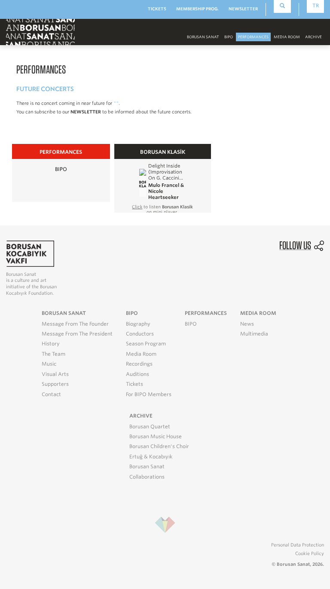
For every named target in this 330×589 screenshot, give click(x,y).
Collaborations (147, 477)
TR (315, 6)
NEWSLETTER (243, 8)
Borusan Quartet (149, 427)
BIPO (228, 37)
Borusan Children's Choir (159, 446)
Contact (51, 394)
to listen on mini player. (162, 209)
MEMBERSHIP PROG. (197, 8)
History (51, 344)
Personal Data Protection (297, 544)
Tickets (134, 384)
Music (49, 364)
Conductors (140, 334)
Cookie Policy (309, 553)
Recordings (139, 364)
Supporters (55, 384)
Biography (138, 324)
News (247, 324)
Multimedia (254, 334)
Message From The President (77, 334)
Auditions (137, 374)
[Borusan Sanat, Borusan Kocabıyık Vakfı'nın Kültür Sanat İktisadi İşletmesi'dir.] (30, 253)
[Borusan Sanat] (40, 31)
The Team (53, 354)
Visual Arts (55, 374)
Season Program (146, 344)
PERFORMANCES (253, 37)
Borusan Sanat (147, 467)
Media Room (141, 354)
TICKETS (157, 8)
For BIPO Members (148, 394)
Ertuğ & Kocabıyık (150, 457)
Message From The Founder (75, 324)
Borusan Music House (155, 436)
